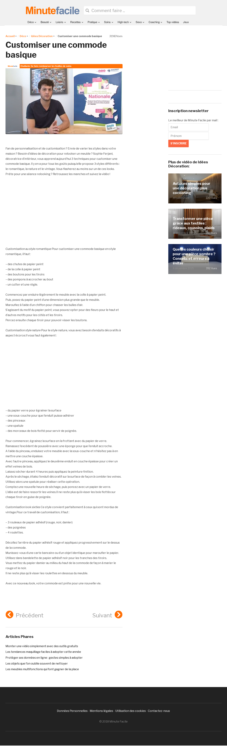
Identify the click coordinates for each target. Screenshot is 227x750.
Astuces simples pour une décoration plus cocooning (191, 188)
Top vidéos (173, 22)
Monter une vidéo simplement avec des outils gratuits (41, 646)
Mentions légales (101, 711)
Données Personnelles (72, 711)
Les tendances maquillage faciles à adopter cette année (43, 652)
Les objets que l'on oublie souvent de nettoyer (36, 663)
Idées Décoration (42, 36)
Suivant (102, 615)
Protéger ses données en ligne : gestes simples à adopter (44, 657)
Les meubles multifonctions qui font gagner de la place (42, 669)
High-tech (123, 22)
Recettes (75, 22)
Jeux (186, 22)
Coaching (154, 22)
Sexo (139, 22)
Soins (107, 22)
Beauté (45, 22)
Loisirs (59, 22)
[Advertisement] (64, 212)
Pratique (92, 22)
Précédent (29, 615)
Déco (30, 22)
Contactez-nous (159, 711)
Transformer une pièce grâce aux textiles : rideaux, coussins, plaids (194, 223)
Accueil (10, 36)
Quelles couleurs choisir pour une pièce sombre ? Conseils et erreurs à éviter (194, 256)
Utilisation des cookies (130, 711)
